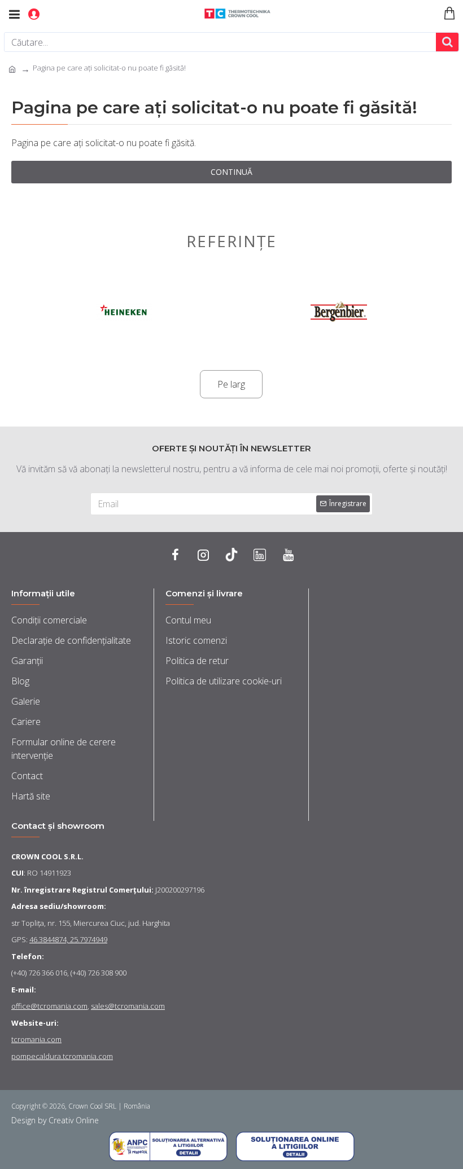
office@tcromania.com (49, 1006)
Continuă (231, 171)
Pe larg (231, 384)
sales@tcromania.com (128, 1006)
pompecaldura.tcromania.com (62, 1056)
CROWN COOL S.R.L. (47, 856)
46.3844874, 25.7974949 (68, 939)
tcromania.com (36, 1039)
